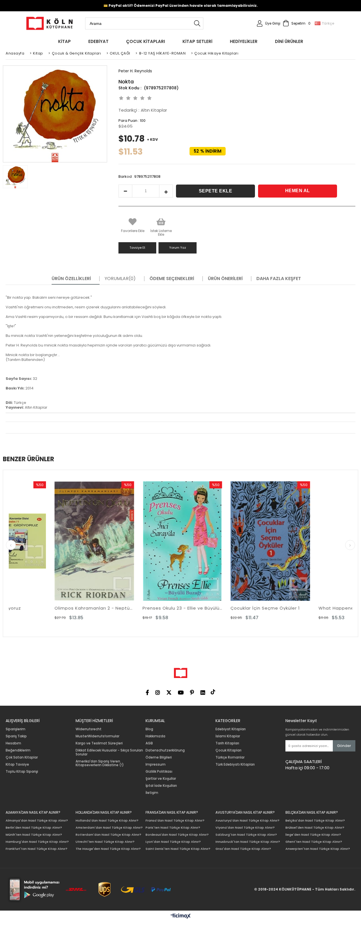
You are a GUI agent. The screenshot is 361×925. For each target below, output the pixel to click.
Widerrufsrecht (89, 729)
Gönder (344, 745)
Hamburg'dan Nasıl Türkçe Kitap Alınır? (37, 842)
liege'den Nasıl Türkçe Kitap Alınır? (313, 835)
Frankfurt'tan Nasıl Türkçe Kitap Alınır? (36, 849)
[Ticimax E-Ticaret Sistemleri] (181, 916)
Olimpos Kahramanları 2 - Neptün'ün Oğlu (48, 608)
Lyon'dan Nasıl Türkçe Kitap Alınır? (173, 842)
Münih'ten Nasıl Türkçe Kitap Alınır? (34, 835)
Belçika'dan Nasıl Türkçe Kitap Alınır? (315, 820)
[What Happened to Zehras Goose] (312, 541)
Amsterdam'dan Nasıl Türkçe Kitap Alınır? (109, 827)
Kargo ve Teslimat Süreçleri (99, 743)
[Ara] (197, 23)
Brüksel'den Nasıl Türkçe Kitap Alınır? (314, 827)
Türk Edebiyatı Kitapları (235, 764)
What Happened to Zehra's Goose (312, 608)
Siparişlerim (15, 729)
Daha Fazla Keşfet (278, 278)
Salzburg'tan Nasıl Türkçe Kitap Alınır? (246, 835)
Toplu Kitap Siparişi (22, 772)
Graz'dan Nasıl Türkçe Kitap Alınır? (243, 849)
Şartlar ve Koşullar (161, 779)
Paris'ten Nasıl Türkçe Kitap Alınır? (173, 827)
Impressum (156, 764)
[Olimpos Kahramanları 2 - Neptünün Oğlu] (48, 541)
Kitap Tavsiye (17, 764)
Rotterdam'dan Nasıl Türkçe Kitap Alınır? (108, 835)
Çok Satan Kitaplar (22, 757)
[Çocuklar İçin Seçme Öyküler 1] (224, 541)
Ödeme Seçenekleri (171, 278)
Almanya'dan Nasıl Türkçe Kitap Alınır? (37, 820)
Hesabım (13, 743)
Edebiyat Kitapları (230, 729)
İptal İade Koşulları (161, 786)
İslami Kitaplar (227, 736)
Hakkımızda (155, 736)
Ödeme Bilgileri (159, 757)
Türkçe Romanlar (230, 757)
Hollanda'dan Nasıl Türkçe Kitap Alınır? (107, 820)
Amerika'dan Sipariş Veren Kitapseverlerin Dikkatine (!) (100, 763)
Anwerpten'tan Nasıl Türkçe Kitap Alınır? (317, 849)
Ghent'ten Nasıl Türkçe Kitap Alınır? (313, 842)
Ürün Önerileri (225, 278)
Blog (149, 729)
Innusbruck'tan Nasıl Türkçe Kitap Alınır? (247, 842)
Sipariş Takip (16, 736)
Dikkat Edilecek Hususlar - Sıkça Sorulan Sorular (109, 752)
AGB (149, 743)
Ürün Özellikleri (71, 278)
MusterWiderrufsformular (97, 736)
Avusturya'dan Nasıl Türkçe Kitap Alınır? (247, 820)
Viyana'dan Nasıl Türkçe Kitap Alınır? (245, 827)
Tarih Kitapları (227, 743)
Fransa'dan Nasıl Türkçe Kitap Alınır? (175, 820)
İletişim (152, 793)
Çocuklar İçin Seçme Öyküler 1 (219, 608)
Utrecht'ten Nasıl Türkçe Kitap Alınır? (105, 842)
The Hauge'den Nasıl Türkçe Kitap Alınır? (108, 849)
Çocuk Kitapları (228, 750)
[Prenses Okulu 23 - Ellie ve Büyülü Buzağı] (136, 541)
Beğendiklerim (18, 750)
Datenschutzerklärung (165, 750)
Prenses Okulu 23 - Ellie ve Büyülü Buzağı (136, 608)
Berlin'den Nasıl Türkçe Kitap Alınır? (34, 827)
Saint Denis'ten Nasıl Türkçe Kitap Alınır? (178, 849)
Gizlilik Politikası (159, 772)
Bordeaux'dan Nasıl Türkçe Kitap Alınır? (177, 835)
